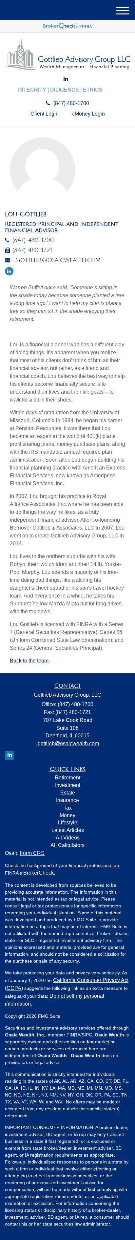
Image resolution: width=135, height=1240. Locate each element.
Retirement (67, 777)
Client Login (44, 114)
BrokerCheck (38, 873)
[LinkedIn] (66, 79)
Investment (67, 785)
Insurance (67, 800)
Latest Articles (67, 830)
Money (67, 815)
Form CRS (32, 853)
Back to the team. (30, 661)
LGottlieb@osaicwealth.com (56, 260)
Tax (68, 808)
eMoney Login (88, 114)
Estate (67, 792)
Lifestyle (67, 822)
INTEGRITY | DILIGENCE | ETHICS (60, 90)
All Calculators (67, 845)
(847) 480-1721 (32, 250)
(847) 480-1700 (71, 103)
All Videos (68, 837)
